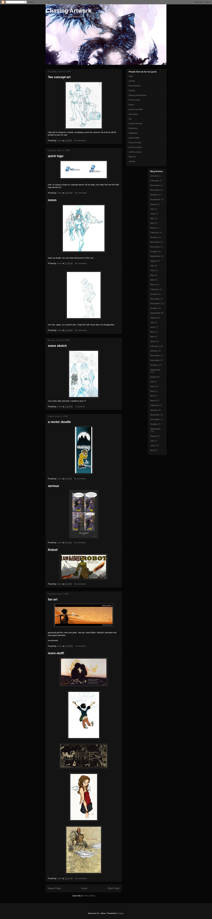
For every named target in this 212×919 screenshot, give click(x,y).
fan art (52, 599)
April (152, 223)
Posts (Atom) (89, 896)
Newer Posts (54, 888)
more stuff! (56, 653)
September (155, 199)
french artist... (135, 100)
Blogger (120, 913)
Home (84, 888)
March (153, 228)
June (152, 213)
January (154, 176)
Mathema (133, 128)
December (155, 185)
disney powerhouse (137, 95)
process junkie (135, 147)
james (131, 104)
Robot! (53, 550)
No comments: (80, 140)
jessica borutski (136, 109)
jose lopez (133, 114)
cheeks (132, 81)
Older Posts (113, 888)
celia (131, 76)
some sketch (57, 346)
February (154, 180)
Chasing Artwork (68, 10)
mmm (52, 200)
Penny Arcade (135, 142)
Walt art (132, 156)
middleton (133, 133)
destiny (132, 90)
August (153, 204)
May (152, 218)
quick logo (55, 156)
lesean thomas (135, 123)
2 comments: (81, 646)
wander (132, 161)
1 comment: (80, 406)
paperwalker (134, 138)
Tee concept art (59, 77)
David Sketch (135, 86)
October (154, 195)
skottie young (135, 152)
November (155, 190)
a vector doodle (59, 422)
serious (53, 486)
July (152, 209)
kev (130, 119)
